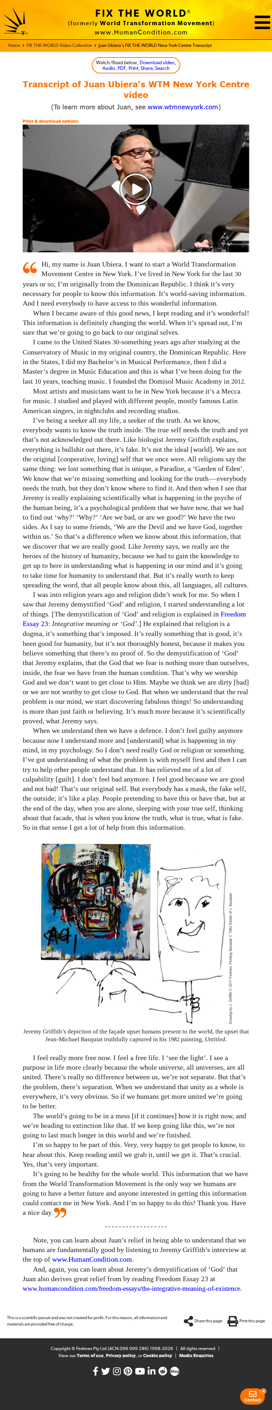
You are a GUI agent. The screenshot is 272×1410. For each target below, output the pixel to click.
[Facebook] (95, 1373)
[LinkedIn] (151, 1373)
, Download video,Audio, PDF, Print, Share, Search (136, 65)
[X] (105, 1373)
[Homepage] (16, 22)
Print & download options (51, 121)
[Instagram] (117, 1373)
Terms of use (90, 1356)
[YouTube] (140, 1373)
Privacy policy (121, 1356)
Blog (174, 1371)
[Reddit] (162, 1373)
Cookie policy (157, 1356)
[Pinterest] (128, 1373)
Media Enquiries (196, 1356)
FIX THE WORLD (141, 14)
